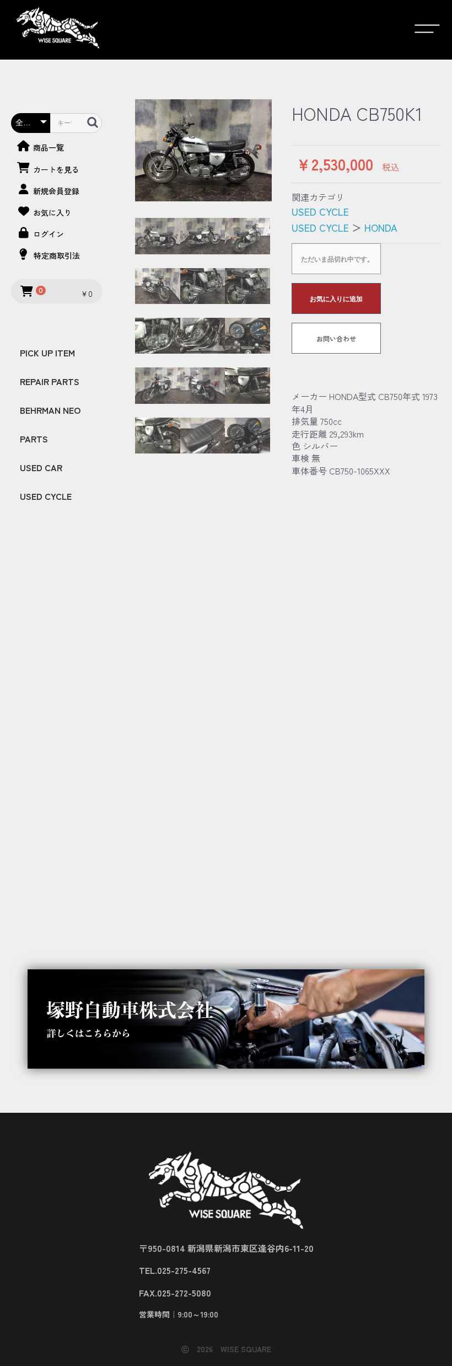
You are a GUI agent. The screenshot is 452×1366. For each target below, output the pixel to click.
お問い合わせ (336, 338)
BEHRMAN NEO (50, 410)
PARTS (34, 438)
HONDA (380, 227)
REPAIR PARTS (49, 381)
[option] (203, 150)
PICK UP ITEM (47, 352)
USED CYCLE (46, 496)
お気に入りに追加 (336, 299)
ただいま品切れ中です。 (337, 259)
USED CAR (41, 467)
